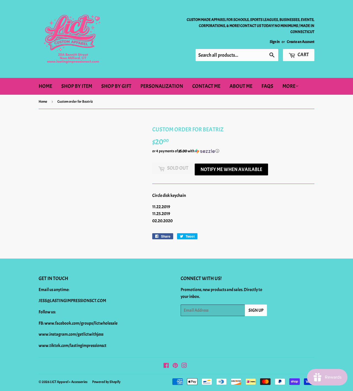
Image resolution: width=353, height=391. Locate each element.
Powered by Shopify (106, 382)
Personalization (161, 86)
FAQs (267, 86)
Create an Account (300, 41)
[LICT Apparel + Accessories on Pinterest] (175, 366)
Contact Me (206, 86)
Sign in (275, 41)
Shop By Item (76, 86)
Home (45, 86)
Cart (303, 54)
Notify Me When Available (231, 169)
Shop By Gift (116, 86)
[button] (233, 151)
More (288, 86)
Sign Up (255, 310)
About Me (240, 86)
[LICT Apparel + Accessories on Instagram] (184, 366)
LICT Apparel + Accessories (68, 382)
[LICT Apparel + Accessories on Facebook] (166, 366)
